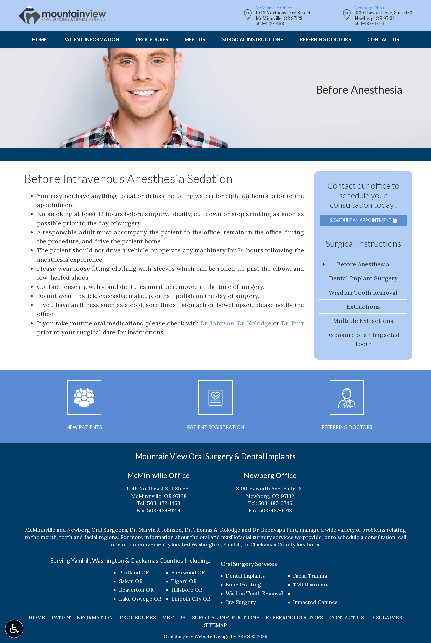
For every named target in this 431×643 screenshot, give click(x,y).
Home (39, 39)
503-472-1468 (270, 23)
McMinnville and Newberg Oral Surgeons (76, 530)
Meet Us (195, 39)
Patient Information (91, 39)
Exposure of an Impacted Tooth (363, 339)
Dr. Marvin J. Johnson (156, 530)
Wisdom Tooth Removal (363, 292)
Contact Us (383, 39)
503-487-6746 (369, 23)
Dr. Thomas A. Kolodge (212, 530)
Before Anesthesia (363, 264)
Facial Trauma (310, 576)
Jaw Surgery (241, 602)
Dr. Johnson (217, 323)
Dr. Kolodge (254, 323)
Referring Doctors (325, 39)
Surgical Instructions (252, 39)
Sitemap (215, 625)
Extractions (363, 306)
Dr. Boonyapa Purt (274, 530)
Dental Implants (245, 576)
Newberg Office (370, 7)
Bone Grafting (243, 584)
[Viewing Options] (14, 629)
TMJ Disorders (310, 584)
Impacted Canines (315, 602)
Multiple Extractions (363, 321)
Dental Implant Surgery (363, 278)
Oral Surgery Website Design (197, 636)
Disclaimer (386, 617)
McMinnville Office (274, 7)
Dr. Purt (292, 323)
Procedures (152, 39)
